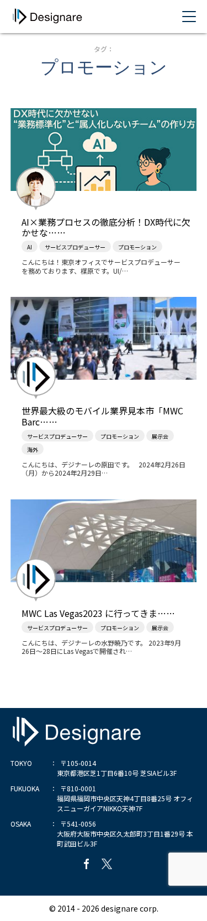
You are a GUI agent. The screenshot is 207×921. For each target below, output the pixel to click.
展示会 (160, 436)
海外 (32, 449)
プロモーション (137, 247)
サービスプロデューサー (75, 247)
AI (29, 247)
